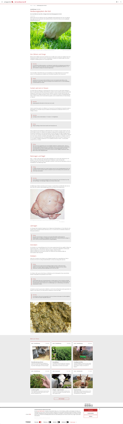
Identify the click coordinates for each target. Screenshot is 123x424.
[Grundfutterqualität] (40, 381)
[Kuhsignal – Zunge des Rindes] (61, 381)
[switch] (49, 422)
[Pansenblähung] (61, 353)
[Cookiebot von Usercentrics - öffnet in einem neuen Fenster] (28, 422)
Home (31, 5)
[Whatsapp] (90, 405)
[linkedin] (88, 405)
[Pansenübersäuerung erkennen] (40, 353)
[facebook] (85, 405)
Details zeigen (72, 422)
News (35, 5)
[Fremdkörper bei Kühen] (83, 353)
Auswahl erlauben (91, 413)
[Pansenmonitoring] (83, 381)
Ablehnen (90, 416)
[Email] (92, 405)
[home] (8, 2)
